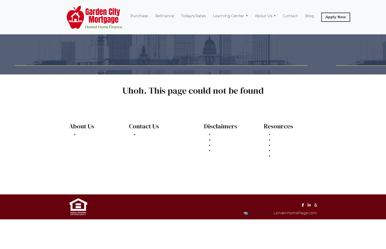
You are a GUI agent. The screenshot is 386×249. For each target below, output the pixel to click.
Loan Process (285, 140)
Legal (218, 134)
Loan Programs (287, 134)
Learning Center (229, 16)
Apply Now (335, 17)
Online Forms (285, 150)
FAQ (276, 156)
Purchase (139, 16)
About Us (264, 16)
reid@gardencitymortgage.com (167, 150)
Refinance (164, 16)
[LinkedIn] (309, 205)
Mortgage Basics (288, 145)
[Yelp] (315, 205)
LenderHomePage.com (295, 213)
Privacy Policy (225, 140)
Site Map (221, 150)
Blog (309, 16)
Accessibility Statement (234, 145)
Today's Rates (193, 16)
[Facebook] (303, 205)
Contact (290, 16)
